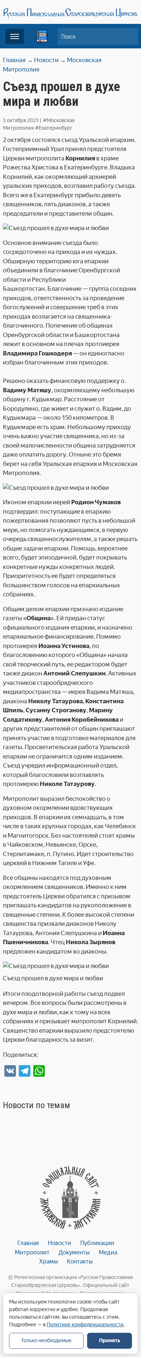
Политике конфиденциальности (85, 1325)
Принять (109, 1340)
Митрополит (32, 1252)
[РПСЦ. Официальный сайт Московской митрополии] (70, 1197)
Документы (74, 1252)
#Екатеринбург (53, 128)
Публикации (97, 1243)
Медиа (108, 1252)
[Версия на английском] (41, 36)
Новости (59, 1243)
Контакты (80, 1261)
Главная (28, 1243)
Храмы (48, 1261)
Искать (129, 36)
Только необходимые (46, 1340)
